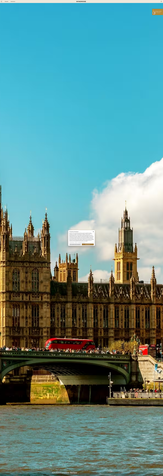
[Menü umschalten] (1, 1)
